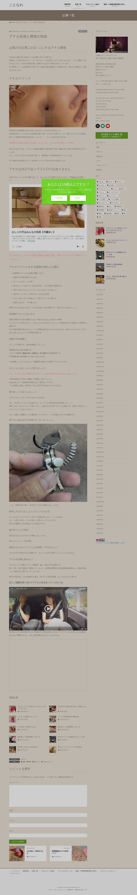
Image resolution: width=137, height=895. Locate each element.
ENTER (59, 198)
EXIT (77, 198)
